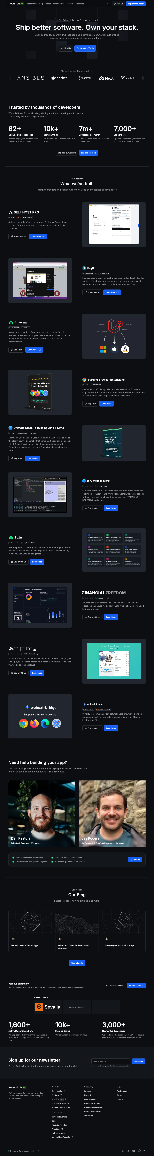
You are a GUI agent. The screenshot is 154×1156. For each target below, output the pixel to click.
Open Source (58, 4)
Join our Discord (69, 153)
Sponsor (87, 1091)
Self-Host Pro (57, 1091)
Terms (119, 1095)
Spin (53, 1121)
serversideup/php (59, 1117)
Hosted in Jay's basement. (21, 1151)
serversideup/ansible (61, 1137)
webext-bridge (58, 1133)
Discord (70, 4)
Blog (41, 4)
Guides (48, 4)
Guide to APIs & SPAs (61, 1107)
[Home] (16, 3)
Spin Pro (58, 1099)
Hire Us (120, 4)
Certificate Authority (92, 1103)
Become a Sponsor (77, 1007)
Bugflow (55, 1095)
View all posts (77, 963)
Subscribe (80, 4)
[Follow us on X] (128, 1150)
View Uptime (38, 1151)
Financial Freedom (59, 1125)
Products (31, 4)
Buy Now (18, 350)
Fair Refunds (122, 1091)
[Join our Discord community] (144, 1151)
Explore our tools (88, 153)
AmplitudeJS (57, 1129)
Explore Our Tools (136, 4)
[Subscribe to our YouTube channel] (133, 1151)
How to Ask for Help (92, 1111)
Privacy (120, 1099)
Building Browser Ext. (61, 1103)
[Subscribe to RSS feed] (123, 1151)
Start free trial (20, 236)
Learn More (36, 236)
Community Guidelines (93, 1107)
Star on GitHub (94, 508)
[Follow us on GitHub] (139, 1150)
